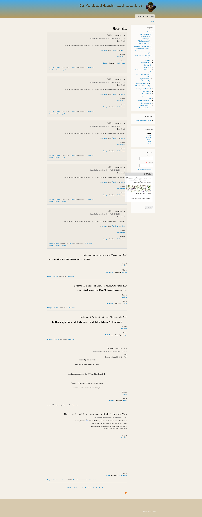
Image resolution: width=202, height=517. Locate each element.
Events (125, 394)
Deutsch (148, 139)
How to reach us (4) (145, 105)
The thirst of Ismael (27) (142, 86)
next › (75, 487)
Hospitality (112, 63)
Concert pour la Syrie (117, 348)
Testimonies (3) (146, 93)
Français (148, 137)
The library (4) (147, 67)
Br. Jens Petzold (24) (142, 83)
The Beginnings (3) (144, 41)
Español (149, 144)
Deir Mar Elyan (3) (144, 43)
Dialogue (105, 63)
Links (149, 98)
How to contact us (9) (145, 108)
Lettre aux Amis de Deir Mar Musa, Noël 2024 (105, 254)
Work (118, 63)
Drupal (154, 511)
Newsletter (124, 266)
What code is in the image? (142, 193)
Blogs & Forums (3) (145, 96)
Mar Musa (104, 50)
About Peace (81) (146, 91)
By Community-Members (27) (145, 80)
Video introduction (116, 35)
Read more (90, 67)
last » (69, 487)
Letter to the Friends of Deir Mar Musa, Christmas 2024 (100, 285)
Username (149, 156)
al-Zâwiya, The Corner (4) (143, 89)
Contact (149, 32)
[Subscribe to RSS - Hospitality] (126, 492)
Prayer (123, 63)
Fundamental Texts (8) (143, 49)
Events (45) (148, 60)
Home (153, 21)
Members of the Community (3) (145, 38)
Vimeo (123, 50)
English (149, 135)
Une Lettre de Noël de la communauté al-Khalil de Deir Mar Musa (95, 414)
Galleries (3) (147, 65)
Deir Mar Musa (121, 57)
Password (149, 163)
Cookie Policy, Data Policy (145, 16)
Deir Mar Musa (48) (145, 34)
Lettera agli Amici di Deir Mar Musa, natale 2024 (103, 316)
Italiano (149, 141)
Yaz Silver (115, 50)
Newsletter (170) (146, 63)
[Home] (150, 7)
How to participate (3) (144, 101)
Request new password (144, 170)
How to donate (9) (146, 103)
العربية (149, 133)
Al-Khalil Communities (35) (142, 46)
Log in (72, 67)
